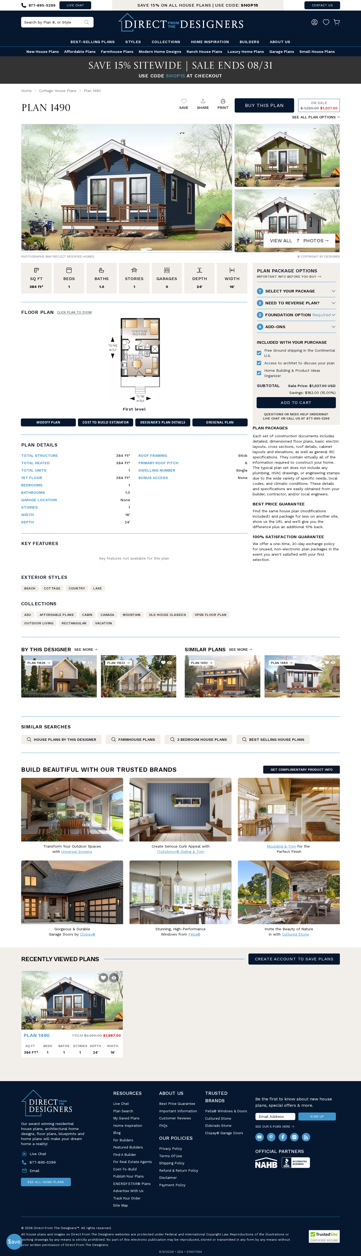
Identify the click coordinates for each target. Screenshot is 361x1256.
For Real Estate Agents (132, 1162)
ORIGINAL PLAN (220, 422)
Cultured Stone (218, 1118)
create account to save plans (294, 958)
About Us (280, 42)
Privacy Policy (170, 1149)
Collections (166, 42)
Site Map (120, 1205)
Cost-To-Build (125, 1169)
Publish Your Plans (128, 1176)
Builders (249, 42)
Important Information (178, 1111)
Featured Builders (128, 1147)
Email (34, 1171)
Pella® (194, 934)
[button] (27, 997)
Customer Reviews (175, 1118)
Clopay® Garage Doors (224, 1133)
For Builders (123, 1140)
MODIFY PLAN (48, 422)
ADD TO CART (296, 402)
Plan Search (123, 1111)
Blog (117, 1133)
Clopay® (87, 934)
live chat (75, 5)
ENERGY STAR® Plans (132, 1184)
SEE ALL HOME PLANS (45, 1182)
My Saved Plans (126, 1118)
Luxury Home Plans (246, 51)
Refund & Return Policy (178, 1171)
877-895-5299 (318, 418)
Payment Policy (172, 1185)
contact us (322, 5)
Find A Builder (124, 1155)
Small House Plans (317, 51)
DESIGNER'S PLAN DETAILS (163, 422)
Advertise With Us (128, 1191)
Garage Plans (281, 51)
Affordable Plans (80, 51)
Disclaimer (168, 1178)
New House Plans (42, 51)
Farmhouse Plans (117, 51)
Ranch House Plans (204, 51)
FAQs (163, 1126)
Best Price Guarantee (177, 1104)
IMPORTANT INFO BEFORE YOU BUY (286, 276)
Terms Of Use (170, 1156)
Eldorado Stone (218, 1126)
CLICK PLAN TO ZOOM (74, 312)
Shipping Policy (171, 1163)
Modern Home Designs (160, 51)
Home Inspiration (210, 42)
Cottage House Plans (57, 91)
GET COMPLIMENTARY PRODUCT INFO (301, 769)
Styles (133, 42)
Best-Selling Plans (93, 42)
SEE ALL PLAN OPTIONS (314, 117)
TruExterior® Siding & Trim (180, 851)
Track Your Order (127, 1198)
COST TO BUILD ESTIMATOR (105, 422)
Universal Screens (76, 851)
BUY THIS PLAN (264, 105)
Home (26, 91)
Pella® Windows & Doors (226, 1111)
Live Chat (121, 1104)
